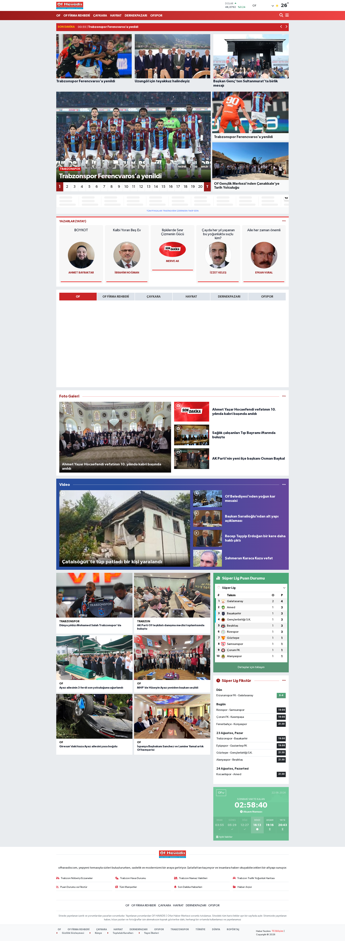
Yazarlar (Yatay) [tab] (72, 221)
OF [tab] (78, 296)
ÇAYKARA (100, 15)
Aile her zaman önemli (263, 230)
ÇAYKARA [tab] (154, 296)
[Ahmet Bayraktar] (81, 255)
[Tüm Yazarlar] (284, 221)
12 (141, 186)
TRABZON (143, 621)
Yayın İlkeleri (151, 933)
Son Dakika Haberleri (190, 887)
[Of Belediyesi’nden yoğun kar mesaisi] (207, 498)
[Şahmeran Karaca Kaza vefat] (207, 558)
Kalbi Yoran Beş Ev (127, 230)
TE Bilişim (277, 931)
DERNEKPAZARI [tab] (229, 296)
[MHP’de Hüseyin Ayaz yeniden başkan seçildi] (172, 657)
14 (156, 186)
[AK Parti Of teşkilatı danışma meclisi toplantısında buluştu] (172, 595)
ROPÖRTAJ (233, 929)
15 (163, 186)
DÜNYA (216, 929)
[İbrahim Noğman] (126, 255)
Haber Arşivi (245, 887)
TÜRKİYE (200, 929)
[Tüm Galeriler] (284, 396)
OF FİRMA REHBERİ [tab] (115, 296)
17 (178, 186)
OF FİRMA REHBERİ (76, 15)
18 (185, 186)
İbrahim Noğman (127, 272)
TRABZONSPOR (69, 621)
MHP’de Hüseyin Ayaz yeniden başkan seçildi (167, 687)
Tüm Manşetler (128, 887)
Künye (98, 933)
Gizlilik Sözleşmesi (72, 933)
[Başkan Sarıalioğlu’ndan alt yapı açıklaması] (207, 518)
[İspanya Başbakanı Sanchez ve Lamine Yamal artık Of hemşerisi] (172, 716)
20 (200, 186)
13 (148, 186)
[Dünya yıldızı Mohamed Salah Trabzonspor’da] (94, 595)
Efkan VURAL (264, 272)
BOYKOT (81, 230)
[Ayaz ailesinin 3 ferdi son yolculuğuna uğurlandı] (94, 657)
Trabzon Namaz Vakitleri (193, 878)
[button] (281, 27)
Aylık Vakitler (225, 837)
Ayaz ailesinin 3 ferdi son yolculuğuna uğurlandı (91, 687)
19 (193, 186)
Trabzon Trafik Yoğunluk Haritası (256, 878)
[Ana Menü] (286, 15)
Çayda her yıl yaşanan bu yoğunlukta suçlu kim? (218, 234)
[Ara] (281, 15)
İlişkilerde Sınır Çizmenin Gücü (172, 232)
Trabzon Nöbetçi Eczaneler (77, 878)
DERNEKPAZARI (136, 15)
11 (133, 186)
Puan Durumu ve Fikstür (73, 887)
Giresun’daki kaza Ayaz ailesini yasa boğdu (88, 746)
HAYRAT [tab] (191, 296)
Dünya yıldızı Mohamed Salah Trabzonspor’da (90, 625)
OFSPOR (156, 15)
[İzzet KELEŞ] (218, 255)
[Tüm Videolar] (284, 484)
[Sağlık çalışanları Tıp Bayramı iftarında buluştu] (191, 434)
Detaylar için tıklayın (251, 667)
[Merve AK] (172, 249)
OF (58, 15)
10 (126, 186)
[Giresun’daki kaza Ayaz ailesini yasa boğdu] (94, 716)
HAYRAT (116, 15)
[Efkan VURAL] (263, 255)
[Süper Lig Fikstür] (284, 680)
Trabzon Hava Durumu (133, 878)
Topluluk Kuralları (122, 933)
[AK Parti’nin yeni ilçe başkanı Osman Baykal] (191, 458)
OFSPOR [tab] (267, 296)
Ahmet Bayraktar (81, 272)
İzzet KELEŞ (218, 272)
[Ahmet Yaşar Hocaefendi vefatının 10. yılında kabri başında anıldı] (191, 411)
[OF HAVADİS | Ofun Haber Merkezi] (69, 5)
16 (171, 186)
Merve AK (172, 261)
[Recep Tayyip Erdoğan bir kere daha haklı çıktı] (207, 538)
